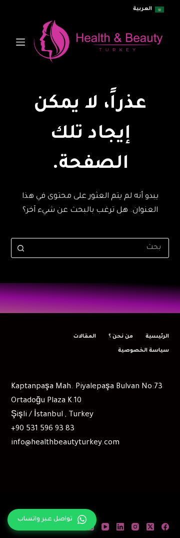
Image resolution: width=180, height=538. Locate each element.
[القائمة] (20, 42)
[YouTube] (105, 526)
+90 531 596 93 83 (42, 429)
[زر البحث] (21, 247)
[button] (148, 10)
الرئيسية (157, 337)
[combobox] (99, 248)
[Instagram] (135, 526)
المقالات (85, 337)
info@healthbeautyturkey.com (65, 443)
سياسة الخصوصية (143, 351)
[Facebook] (165, 526)
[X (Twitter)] (150, 526)
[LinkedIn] (120, 526)
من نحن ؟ (120, 337)
